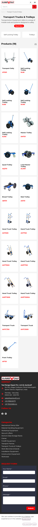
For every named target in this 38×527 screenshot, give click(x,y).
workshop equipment (9, 430)
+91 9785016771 (10, 401)
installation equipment (10, 451)
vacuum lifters (7, 433)
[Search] (34, 7)
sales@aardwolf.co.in (12, 398)
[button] (30, 508)
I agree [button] (34, 524)
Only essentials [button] (27, 524)
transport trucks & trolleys (11, 446)
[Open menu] (35, 2)
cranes (3, 438)
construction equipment (10, 454)
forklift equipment (8, 441)
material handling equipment (12, 428)
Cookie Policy (26, 519)
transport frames (7, 444)
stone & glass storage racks (11, 436)
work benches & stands (10, 449)
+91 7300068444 (11, 404)
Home (3, 12)
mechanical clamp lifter (10, 425)
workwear (5, 457)
